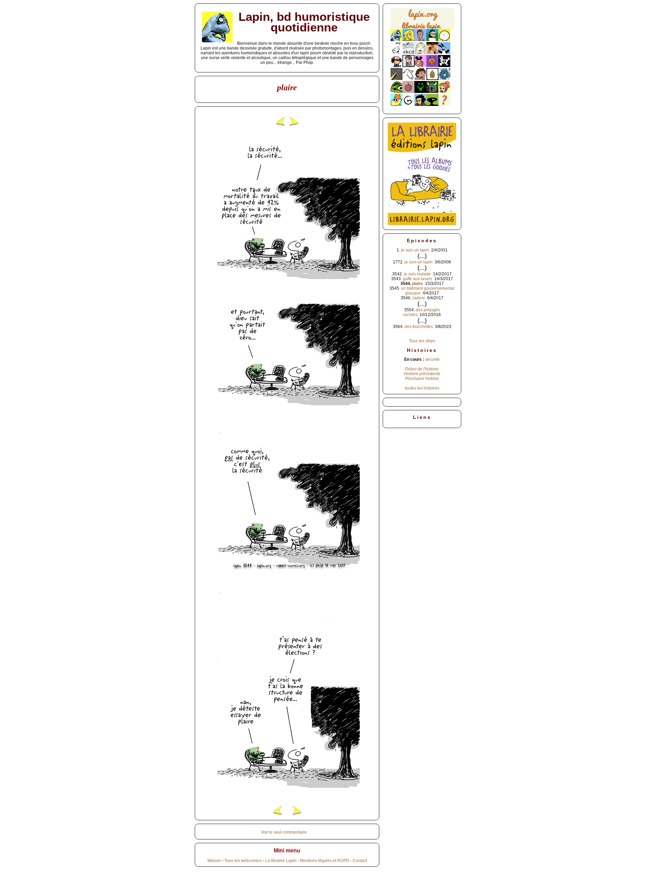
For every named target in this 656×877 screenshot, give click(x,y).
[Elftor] (396, 104)
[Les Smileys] (420, 91)
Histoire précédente (422, 373)
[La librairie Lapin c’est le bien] (422, 223)
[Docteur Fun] (420, 65)
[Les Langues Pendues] (396, 91)
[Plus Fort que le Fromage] (444, 91)
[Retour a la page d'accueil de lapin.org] (422, 20)
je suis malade (417, 274)
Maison (214, 860)
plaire (417, 283)
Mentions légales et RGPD (324, 860)
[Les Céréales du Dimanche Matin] (420, 39)
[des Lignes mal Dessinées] (420, 52)
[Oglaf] (408, 39)
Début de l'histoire (422, 369)
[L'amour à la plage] (432, 78)
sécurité (432, 359)
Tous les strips (422, 341)
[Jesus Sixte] (408, 65)
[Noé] (396, 78)
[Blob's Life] (432, 104)
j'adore (418, 298)
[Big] (432, 52)
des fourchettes (419, 326)
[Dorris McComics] (432, 65)
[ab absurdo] (444, 39)
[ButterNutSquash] (420, 104)
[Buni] (444, 52)
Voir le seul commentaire (284, 832)
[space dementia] (444, 65)
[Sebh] (432, 39)
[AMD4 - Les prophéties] (432, 91)
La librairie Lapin (281, 860)
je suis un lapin (415, 250)
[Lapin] (396, 39)
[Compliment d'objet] (408, 91)
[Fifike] (396, 52)
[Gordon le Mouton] (408, 78)
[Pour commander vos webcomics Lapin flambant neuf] (422, 28)
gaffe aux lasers (417, 278)
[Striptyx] (420, 78)
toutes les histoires (422, 388)
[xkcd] (408, 52)
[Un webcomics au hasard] (444, 104)
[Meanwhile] (444, 78)
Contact (360, 860)
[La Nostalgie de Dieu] (408, 104)
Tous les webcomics (243, 860)
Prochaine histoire (422, 378)
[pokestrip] (396, 65)
